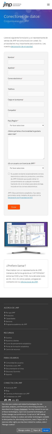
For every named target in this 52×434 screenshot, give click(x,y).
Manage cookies (24, 430)
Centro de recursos (13, 349)
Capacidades (10, 318)
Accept (46, 430)
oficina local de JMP (29, 282)
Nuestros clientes (12, 341)
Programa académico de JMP (16, 324)
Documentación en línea (15, 369)
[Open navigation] (48, 4)
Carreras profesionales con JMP (17, 394)
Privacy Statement (21, 409)
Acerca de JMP (11, 388)
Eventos (9, 338)
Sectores (9, 321)
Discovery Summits (13, 371)
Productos (10, 315)
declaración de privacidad (22, 46)
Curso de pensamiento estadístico (18, 343)
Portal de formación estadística (17, 346)
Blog (7, 391)
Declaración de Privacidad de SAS (20, 197)
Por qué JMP (10, 313)
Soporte (9, 374)
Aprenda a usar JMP (13, 366)
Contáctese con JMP (13, 396)
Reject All (36, 430)
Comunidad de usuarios (14, 363)
